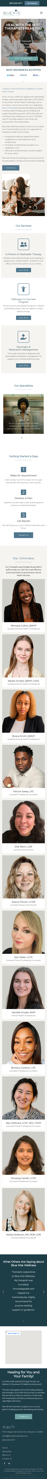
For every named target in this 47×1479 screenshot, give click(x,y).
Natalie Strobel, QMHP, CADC (23, 681)
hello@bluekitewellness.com (15, 1436)
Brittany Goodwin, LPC (23, 1067)
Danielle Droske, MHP (23, 1012)
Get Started (23, 58)
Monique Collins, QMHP (23, 625)
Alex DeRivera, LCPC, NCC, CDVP (23, 1123)
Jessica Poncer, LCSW (23, 902)
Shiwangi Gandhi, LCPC (23, 1178)
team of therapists (10, 108)
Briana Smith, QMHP (23, 736)
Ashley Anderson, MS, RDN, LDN (23, 1234)
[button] (22, 81)
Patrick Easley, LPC (23, 791)
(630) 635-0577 (15, 3)
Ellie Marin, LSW (23, 846)
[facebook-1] (4, 1463)
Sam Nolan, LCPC (23, 957)
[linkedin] (9, 1463)
